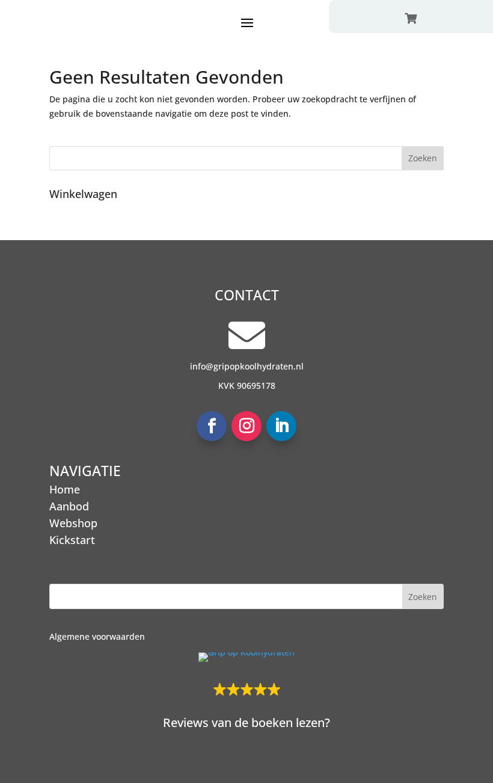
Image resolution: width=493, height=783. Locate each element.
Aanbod (69, 506)
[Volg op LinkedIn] (281, 426)
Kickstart (72, 540)
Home (64, 489)
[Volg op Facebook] (212, 426)
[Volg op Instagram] (246, 426)
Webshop (73, 523)
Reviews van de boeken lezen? (246, 722)
